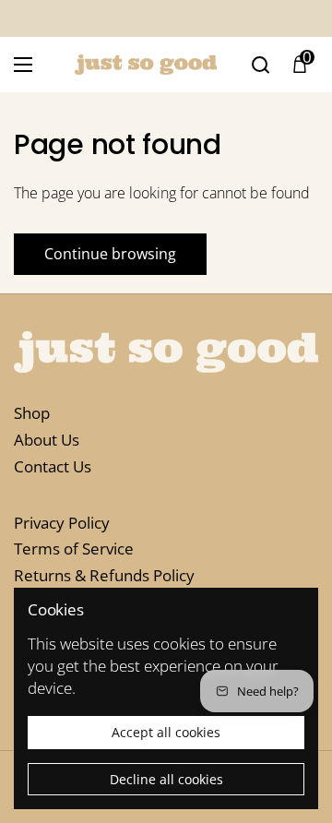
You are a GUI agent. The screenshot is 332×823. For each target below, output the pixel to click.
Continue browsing (110, 254)
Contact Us (52, 466)
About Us (46, 439)
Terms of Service (74, 548)
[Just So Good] (146, 64)
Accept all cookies (166, 732)
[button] (299, 64)
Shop (32, 412)
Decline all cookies (166, 779)
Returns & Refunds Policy (104, 575)
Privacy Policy (62, 522)
